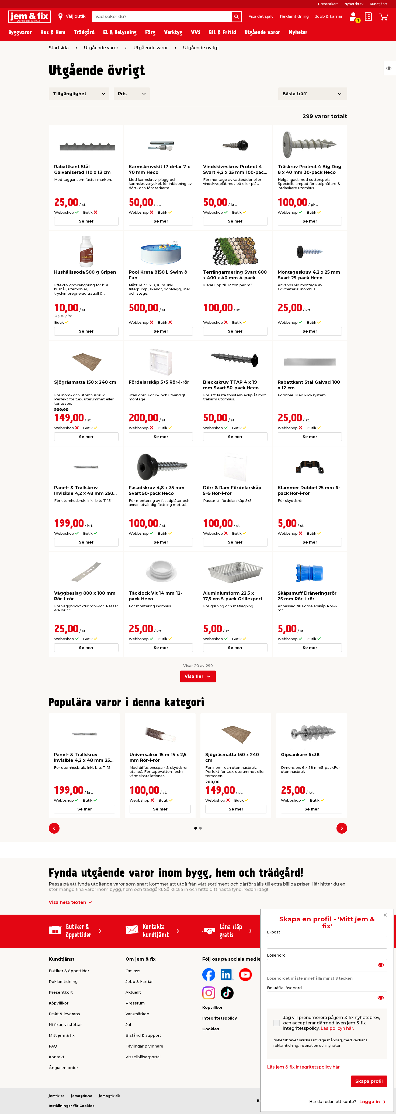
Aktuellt (133, 992)
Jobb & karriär (328, 16)
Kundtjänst (379, 4)
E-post (273, 932)
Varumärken (137, 1013)
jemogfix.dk (109, 1096)
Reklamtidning (294, 16)
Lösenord (276, 955)
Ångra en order (63, 1067)
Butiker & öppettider (69, 970)
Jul (128, 1024)
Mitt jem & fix (62, 1035)
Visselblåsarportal (143, 1057)
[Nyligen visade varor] (390, 68)
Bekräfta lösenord (284, 987)
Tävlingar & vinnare (144, 1046)
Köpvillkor (58, 1003)
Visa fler (194, 676)
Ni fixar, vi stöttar (65, 1024)
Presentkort (328, 4)
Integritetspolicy (219, 1018)
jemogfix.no (81, 1096)
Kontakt (56, 1057)
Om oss (133, 970)
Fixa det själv (260, 16)
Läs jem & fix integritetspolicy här (303, 1067)
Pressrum (135, 1003)
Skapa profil (369, 1081)
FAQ (53, 1046)
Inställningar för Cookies (71, 1106)
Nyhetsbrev (354, 4)
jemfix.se (57, 1096)
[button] (195, 828)
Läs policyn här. (337, 1028)
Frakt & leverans (64, 1013)
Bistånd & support (143, 1035)
